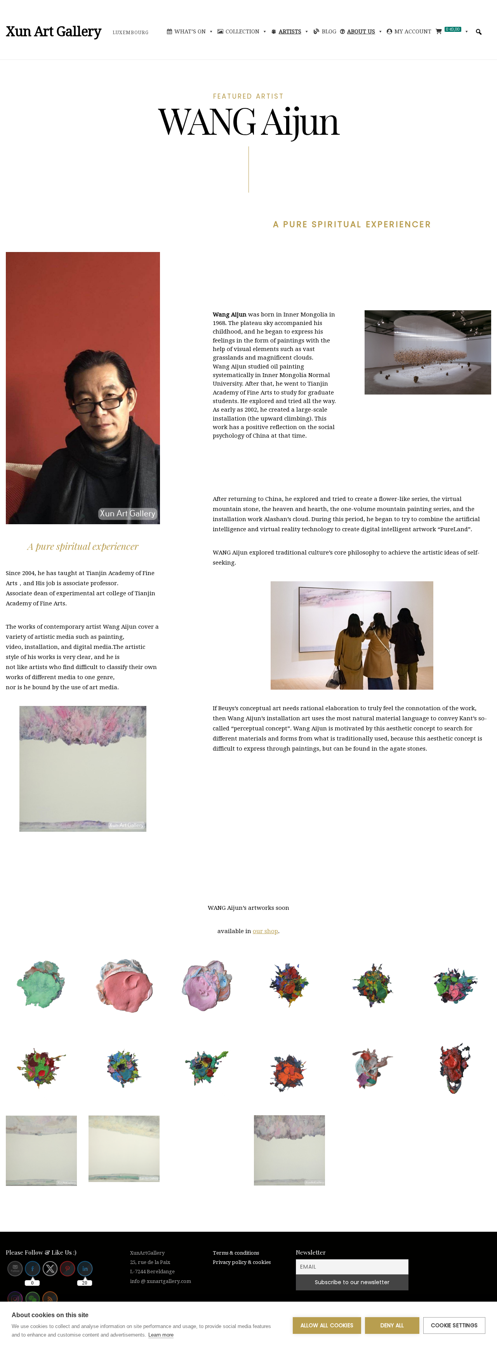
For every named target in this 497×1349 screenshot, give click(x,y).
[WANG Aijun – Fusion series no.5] (124, 1068)
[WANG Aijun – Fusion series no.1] (289, 985)
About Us (361, 31)
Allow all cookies (327, 1325)
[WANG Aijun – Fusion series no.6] (206, 1068)
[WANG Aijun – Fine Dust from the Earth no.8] (206, 985)
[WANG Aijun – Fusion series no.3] (455, 985)
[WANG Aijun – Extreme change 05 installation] (41, 985)
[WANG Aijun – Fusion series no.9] (455, 1068)
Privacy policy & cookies (242, 1262)
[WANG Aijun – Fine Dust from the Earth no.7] (124, 985)
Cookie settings (454, 1325)
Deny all (392, 1325)
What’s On (190, 31)
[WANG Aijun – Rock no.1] (289, 1150)
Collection (242, 31)
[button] (479, 32)
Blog (329, 31)
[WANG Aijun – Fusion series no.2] (372, 985)
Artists (290, 31)
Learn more (161, 1335)
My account (412, 31)
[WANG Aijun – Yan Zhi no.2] (41, 1151)
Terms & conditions (236, 1253)
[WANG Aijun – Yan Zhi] (124, 1149)
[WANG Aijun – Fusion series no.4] (41, 1068)
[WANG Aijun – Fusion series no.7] (289, 1068)
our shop (265, 931)
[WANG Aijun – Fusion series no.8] (372, 1068)
